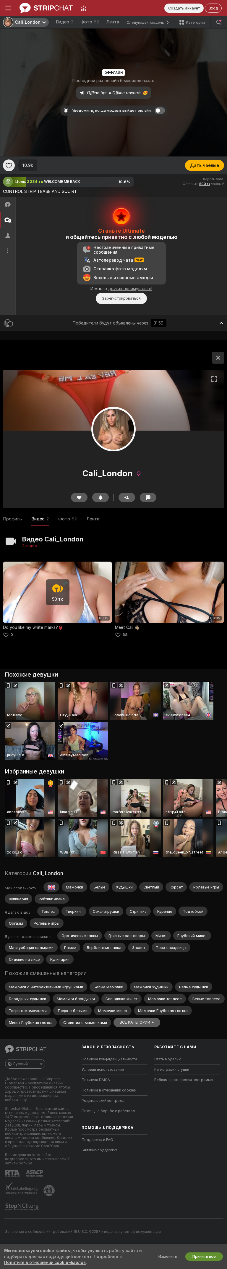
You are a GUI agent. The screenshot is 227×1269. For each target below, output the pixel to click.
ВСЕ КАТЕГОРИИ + (137, 1022)
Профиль (12, 519)
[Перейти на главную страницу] (46, 8)
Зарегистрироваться (121, 298)
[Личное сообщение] (148, 497)
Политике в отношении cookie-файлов (45, 1262)
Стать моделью (167, 1059)
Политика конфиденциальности (109, 1059)
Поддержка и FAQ (97, 1140)
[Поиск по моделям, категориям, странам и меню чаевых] (218, 22)
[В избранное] (9, 165)
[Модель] (218, 358)
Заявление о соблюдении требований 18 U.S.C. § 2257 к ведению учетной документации (83, 1232)
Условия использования (103, 1069)
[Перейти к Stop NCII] (22, 1207)
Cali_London (48, 873)
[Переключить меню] (8, 8)
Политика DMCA (96, 1080)
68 (125, 634)
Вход (213, 8)
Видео (64, 22)
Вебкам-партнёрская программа (183, 1080)
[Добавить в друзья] (127, 497)
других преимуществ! (130, 288)
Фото (89, 22)
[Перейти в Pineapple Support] (49, 1190)
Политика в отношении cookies (109, 1090)
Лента (112, 22)
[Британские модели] (51, 887)
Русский (20, 1064)
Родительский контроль (103, 1101)
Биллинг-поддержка (100, 1150)
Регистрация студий (171, 1069)
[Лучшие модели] (84, 8)
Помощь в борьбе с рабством (108, 1111)
